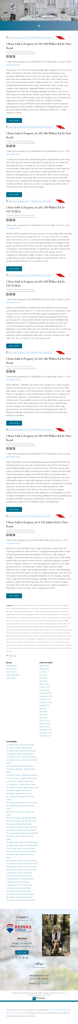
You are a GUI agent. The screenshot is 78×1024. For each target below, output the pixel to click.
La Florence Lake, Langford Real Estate (28, 614)
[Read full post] (39, 39)
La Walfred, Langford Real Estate (18, 793)
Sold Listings (11, 678)
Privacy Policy (60, 993)
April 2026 (43, 681)
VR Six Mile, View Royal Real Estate (24, 54)
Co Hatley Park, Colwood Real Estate (23, 605)
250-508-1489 (26, 943)
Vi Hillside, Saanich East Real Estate (19, 879)
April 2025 (43, 717)
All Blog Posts (11, 666)
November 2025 (46, 696)
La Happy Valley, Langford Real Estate (20, 784)
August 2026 (44, 669)
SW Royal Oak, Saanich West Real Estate (21, 870)
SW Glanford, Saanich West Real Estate (21, 860)
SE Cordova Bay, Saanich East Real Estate (38, 630)
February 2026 (45, 687)
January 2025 (45, 727)
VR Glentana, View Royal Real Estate (27, 648)
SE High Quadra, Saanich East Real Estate (18, 633)
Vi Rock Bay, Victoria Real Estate (55, 645)
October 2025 (45, 699)
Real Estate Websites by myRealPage (38, 995)
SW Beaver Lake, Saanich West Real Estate (44, 636)
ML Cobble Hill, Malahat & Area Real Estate (25, 620)
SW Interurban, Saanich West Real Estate (24, 639)
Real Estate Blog (12, 675)
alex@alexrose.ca (25, 946)
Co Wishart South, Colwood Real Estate (40, 608)
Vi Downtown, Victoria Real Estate (25, 642)
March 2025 (44, 720)
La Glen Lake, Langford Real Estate (49, 614)
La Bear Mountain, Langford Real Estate (21, 775)
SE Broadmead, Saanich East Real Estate (55, 627)
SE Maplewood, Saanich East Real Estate (41, 633)
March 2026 (44, 684)
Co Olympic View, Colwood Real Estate (21, 751)
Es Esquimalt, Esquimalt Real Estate (23, 611)
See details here (13, 65)
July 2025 (43, 708)
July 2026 (43, 672)
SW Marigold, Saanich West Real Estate (47, 639)
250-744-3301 (43, 983)
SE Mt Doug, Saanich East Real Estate (20, 848)
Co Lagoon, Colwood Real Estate (42, 605)
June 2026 (43, 675)
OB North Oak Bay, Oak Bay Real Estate (57, 623)
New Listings (11, 669)
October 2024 (45, 736)
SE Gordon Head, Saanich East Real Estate (60, 630)
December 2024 (46, 730)
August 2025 (44, 705)
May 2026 (43, 678)
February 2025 (45, 724)
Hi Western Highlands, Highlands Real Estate (46, 611)
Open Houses (11, 672)
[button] (22, 952)
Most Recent (44, 666)
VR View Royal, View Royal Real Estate (20, 900)
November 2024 (46, 733)
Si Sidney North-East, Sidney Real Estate (21, 636)
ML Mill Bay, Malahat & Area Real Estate (49, 620)
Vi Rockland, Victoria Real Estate (18, 891)
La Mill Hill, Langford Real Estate (50, 617)
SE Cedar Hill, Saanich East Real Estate (21, 830)
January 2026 (45, 690)
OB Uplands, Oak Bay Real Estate (35, 627)
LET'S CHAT (22, 952)
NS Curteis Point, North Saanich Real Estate (34, 623)
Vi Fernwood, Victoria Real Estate (44, 642)
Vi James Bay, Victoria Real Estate (37, 645)
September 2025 (46, 702)
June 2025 (43, 711)
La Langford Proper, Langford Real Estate (29, 617)
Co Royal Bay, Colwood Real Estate (20, 608)
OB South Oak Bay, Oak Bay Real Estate (21, 821)
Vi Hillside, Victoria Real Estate (19, 645)
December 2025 (46, 693)
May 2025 (43, 714)
